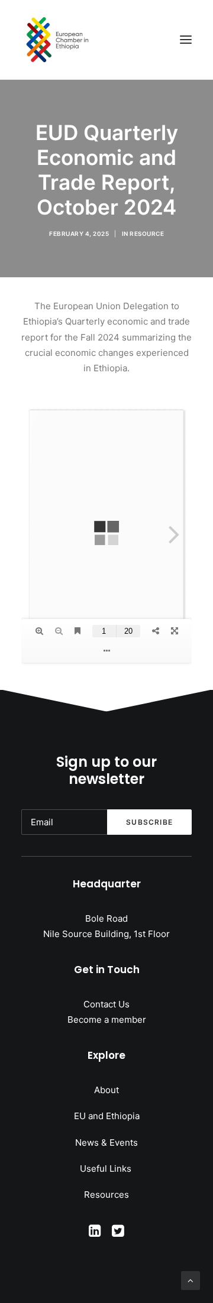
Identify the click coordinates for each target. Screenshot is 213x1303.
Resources (106, 1194)
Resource (147, 233)
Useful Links (107, 1168)
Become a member (106, 1019)
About (106, 1089)
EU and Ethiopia (107, 1116)
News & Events (106, 1142)
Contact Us (106, 1004)
